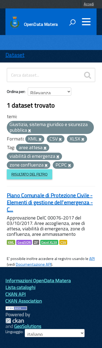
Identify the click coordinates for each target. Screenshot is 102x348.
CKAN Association (23, 301)
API (92, 259)
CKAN (14, 321)
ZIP (36, 242)
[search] (87, 75)
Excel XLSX (49, 242)
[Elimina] (29, 130)
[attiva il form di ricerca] (72, 22)
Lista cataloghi (20, 287)
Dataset (14, 55)
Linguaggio (14, 331)
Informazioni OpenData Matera (38, 280)
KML (11, 242)
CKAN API (15, 294)
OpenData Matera (41, 24)
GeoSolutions (27, 326)
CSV (63, 242)
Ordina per (15, 91)
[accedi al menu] (86, 21)
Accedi (89, 4)
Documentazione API (33, 264)
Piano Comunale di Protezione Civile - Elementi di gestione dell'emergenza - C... (50, 202)
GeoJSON (24, 242)
